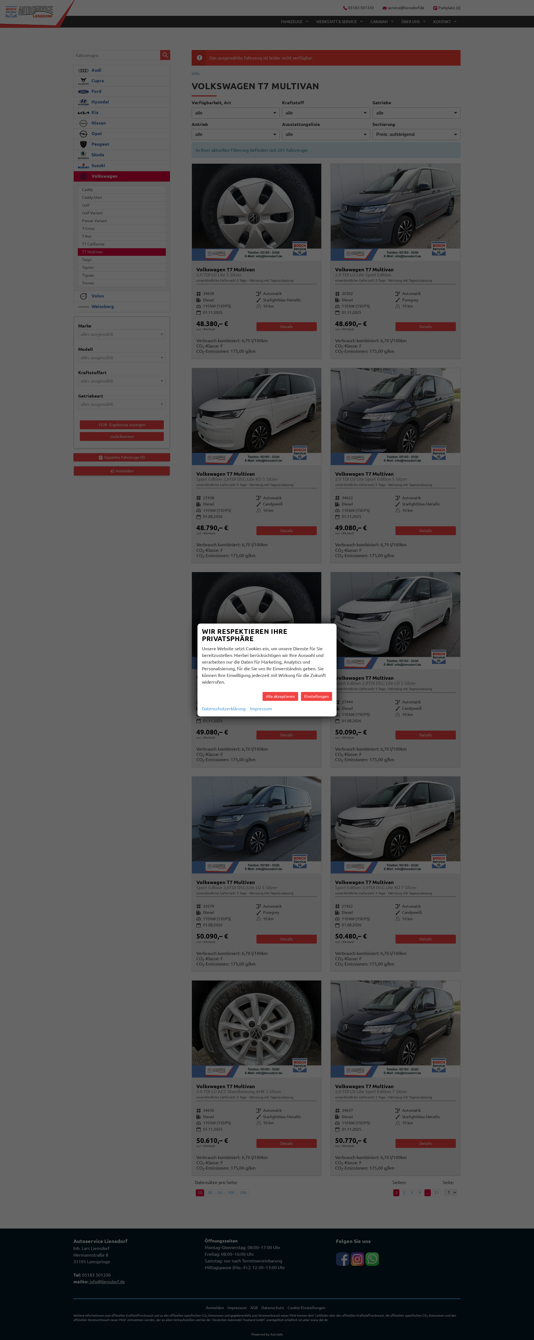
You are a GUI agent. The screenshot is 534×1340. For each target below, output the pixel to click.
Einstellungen (316, 696)
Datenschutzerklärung (224, 708)
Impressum (261, 708)
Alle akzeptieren (280, 696)
